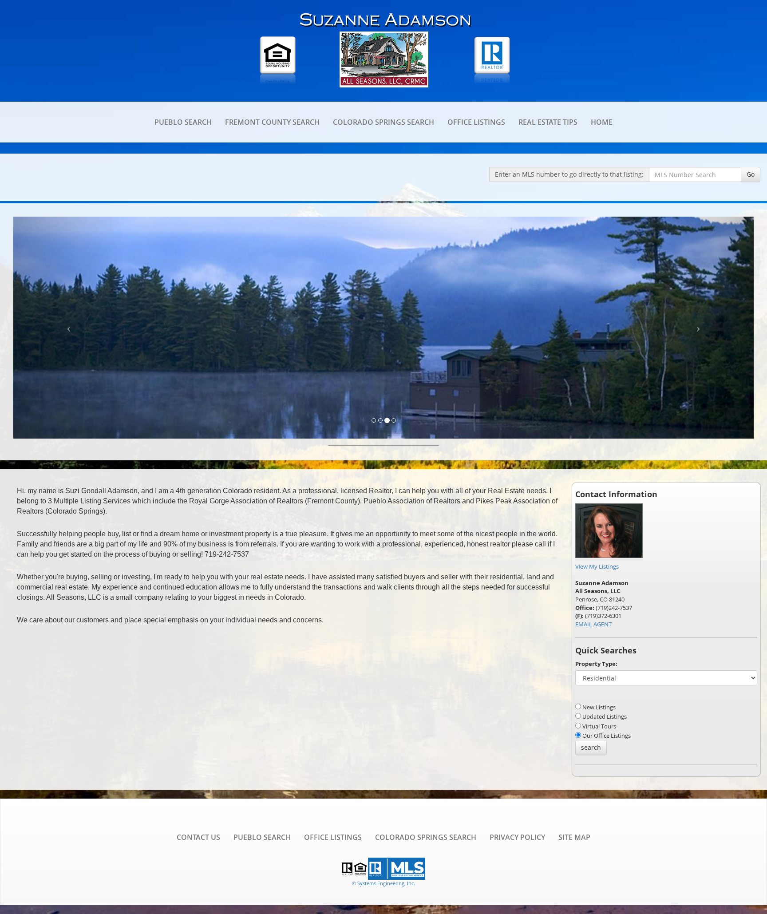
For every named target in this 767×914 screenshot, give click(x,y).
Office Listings (476, 122)
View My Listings (597, 566)
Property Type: (596, 664)
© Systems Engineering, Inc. (383, 883)
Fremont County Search (272, 122)
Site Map (574, 837)
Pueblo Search (183, 122)
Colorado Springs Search (383, 122)
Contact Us (198, 837)
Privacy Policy (517, 837)
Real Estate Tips (547, 122)
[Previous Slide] (68, 328)
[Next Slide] (698, 328)
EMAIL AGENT (593, 624)
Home (602, 122)
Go (751, 174)
